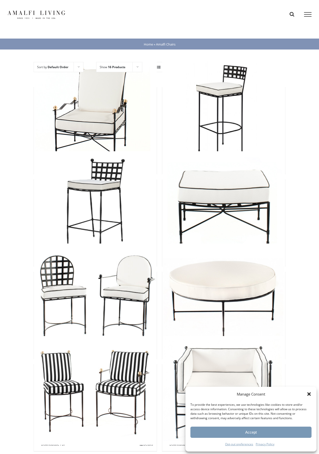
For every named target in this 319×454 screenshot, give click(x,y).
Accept (251, 432)
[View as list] (158, 67)
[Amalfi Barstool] (223, 113)
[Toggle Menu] (308, 14)
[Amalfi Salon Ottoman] (223, 298)
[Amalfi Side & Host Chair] (95, 390)
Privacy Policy (265, 444)
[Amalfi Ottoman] (223, 206)
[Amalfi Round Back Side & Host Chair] (95, 298)
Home (148, 44)
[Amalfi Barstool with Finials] (95, 206)
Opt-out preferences (239, 444)
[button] (309, 394)
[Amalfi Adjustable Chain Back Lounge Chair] (95, 113)
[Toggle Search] (292, 14)
